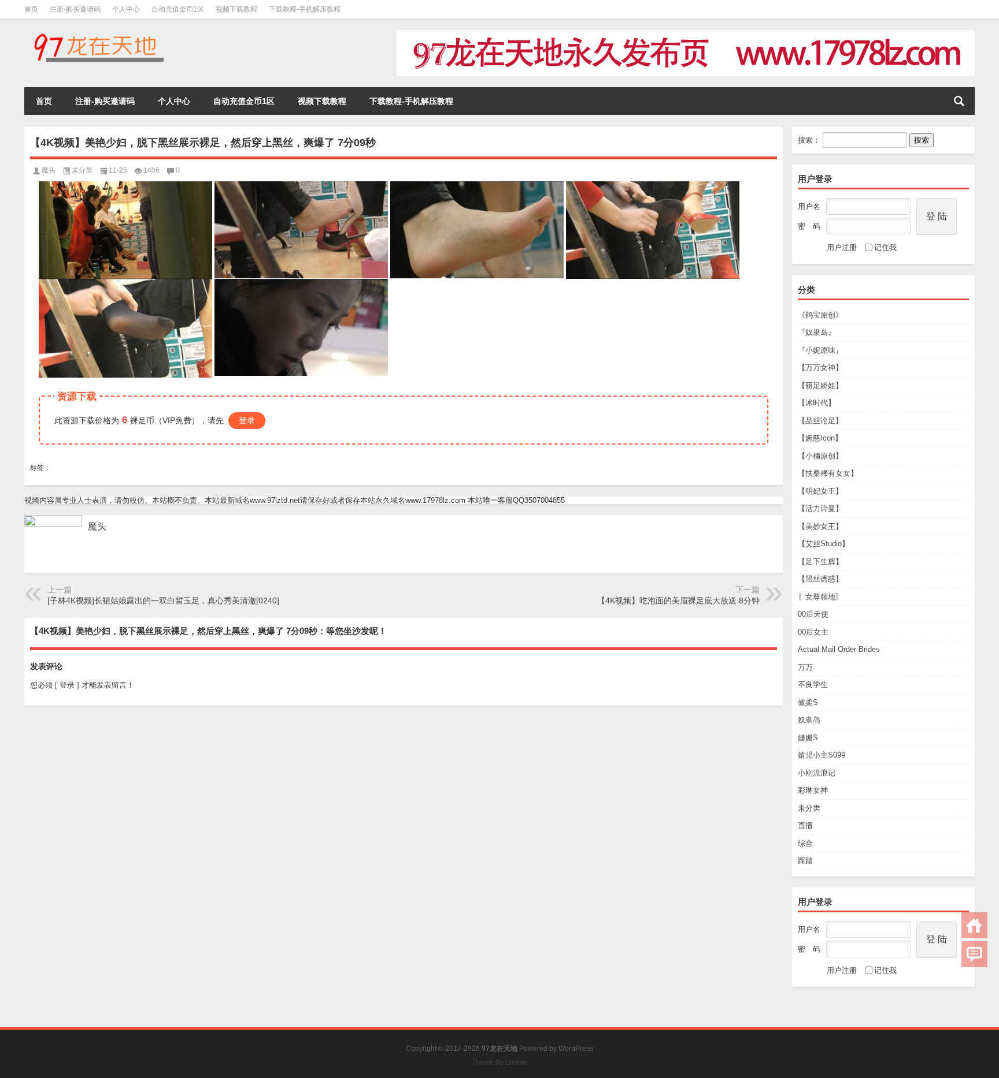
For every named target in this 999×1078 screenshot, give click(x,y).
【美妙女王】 (820, 526)
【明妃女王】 (820, 491)
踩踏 (805, 860)
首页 (31, 9)
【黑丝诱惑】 (820, 579)
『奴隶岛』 (816, 332)
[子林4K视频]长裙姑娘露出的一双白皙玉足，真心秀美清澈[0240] (163, 600)
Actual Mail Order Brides (839, 649)
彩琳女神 (813, 790)
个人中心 (126, 9)
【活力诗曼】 (820, 508)
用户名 (809, 206)
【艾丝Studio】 (823, 543)
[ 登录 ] (67, 685)
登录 (247, 420)
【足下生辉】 (820, 561)
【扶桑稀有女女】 (828, 473)
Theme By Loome (499, 1062)
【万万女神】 (820, 367)
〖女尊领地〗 (820, 596)
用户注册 (842, 247)
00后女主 (813, 632)
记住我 (885, 247)
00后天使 (813, 614)
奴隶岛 (809, 719)
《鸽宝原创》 (820, 315)
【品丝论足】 (820, 420)
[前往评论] (974, 954)
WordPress (575, 1049)
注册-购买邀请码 (75, 9)
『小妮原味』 (820, 350)
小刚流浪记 (816, 773)
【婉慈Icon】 (820, 438)
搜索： (809, 140)
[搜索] (959, 101)
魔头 (49, 170)
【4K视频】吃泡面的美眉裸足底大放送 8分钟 (678, 600)
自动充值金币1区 (177, 9)
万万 (805, 667)
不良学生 (813, 684)
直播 (805, 825)
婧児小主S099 (821, 755)
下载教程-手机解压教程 (305, 9)
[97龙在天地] (98, 33)
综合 (805, 843)
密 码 (809, 226)
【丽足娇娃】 (820, 385)
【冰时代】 (816, 402)
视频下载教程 (236, 9)
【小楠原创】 (820, 456)
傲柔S (808, 702)
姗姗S (808, 737)
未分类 (809, 808)
